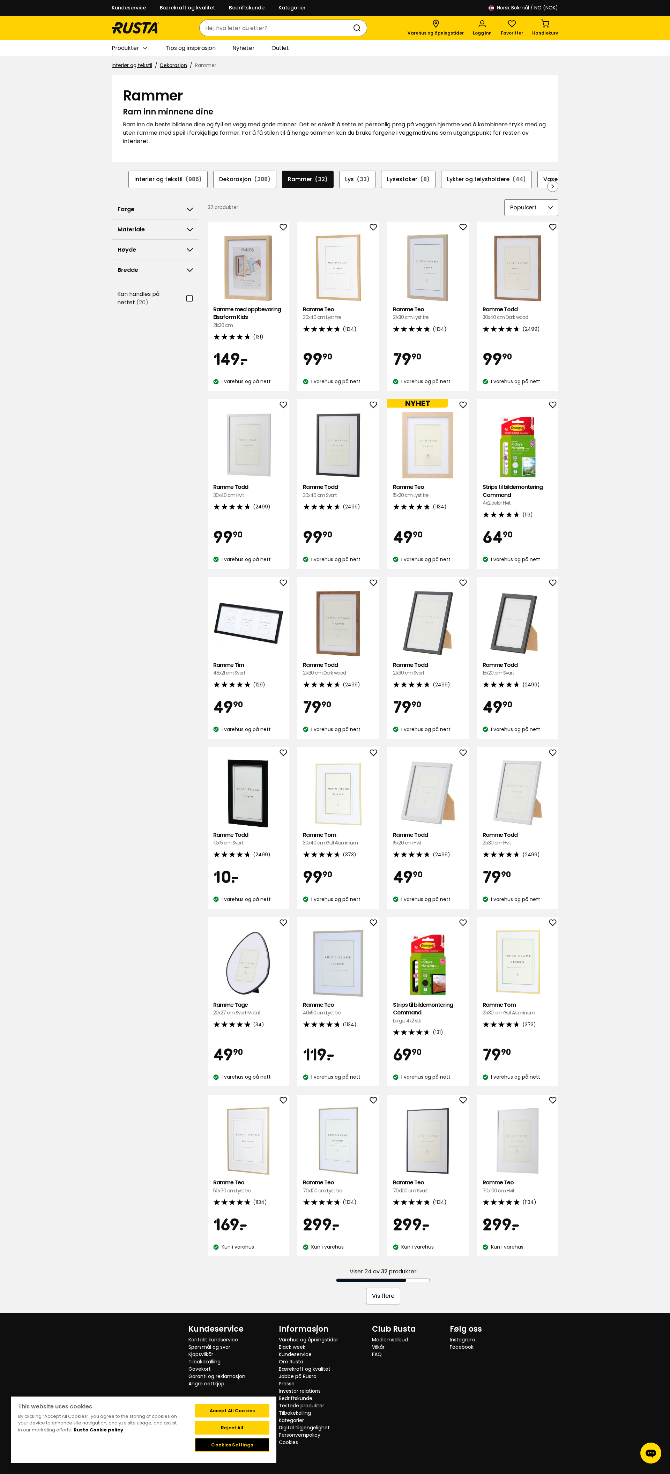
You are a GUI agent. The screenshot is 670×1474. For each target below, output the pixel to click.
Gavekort (199, 1368)
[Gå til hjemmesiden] (135, 28)
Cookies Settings (232, 1445)
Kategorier (292, 7)
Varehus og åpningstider (308, 1339)
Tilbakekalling (204, 1361)
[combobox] (276, 28)
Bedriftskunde (247, 7)
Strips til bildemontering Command (513, 494)
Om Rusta (291, 1361)
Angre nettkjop (206, 1383)
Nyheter (243, 48)
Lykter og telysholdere (486, 179)
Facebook (462, 1346)
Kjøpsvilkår (200, 1354)
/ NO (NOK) (527, 7)
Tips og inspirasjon (191, 48)
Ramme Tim (229, 668)
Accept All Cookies (232, 1410)
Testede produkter (301, 1405)
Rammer (308, 179)
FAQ (377, 1354)
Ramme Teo (322, 313)
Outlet (280, 48)
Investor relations (300, 1390)
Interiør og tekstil (132, 65)
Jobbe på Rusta (298, 1376)
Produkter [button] (125, 48)
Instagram (462, 1339)
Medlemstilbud (390, 1339)
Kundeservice (129, 7)
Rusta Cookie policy (98, 1430)
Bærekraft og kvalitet (187, 7)
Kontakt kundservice (213, 1339)
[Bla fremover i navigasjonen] (552, 186)
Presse (287, 1383)
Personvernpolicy (299, 1434)
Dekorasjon (173, 65)
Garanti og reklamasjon (216, 1376)
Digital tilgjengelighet (304, 1427)
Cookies (288, 1442)
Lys (357, 179)
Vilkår (378, 1346)
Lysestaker (408, 179)
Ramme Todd (505, 313)
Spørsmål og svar (209, 1346)
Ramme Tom (330, 838)
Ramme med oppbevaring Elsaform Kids (247, 317)
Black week (292, 1346)
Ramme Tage (236, 1008)
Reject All (232, 1427)
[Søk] (358, 28)
